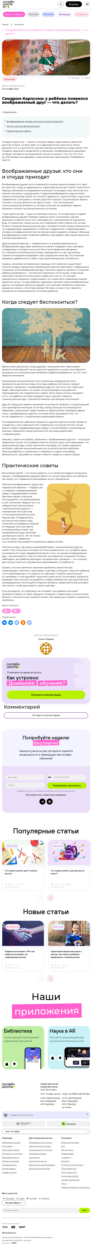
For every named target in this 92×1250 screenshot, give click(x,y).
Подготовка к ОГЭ (69, 1172)
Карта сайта (27, 1240)
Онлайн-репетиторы (70, 1180)
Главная (5, 24)
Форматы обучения (10, 1161)
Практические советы (19, 131)
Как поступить (67, 1150)
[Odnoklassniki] (23, 622)
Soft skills (33, 14)
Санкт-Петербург (12, 1131)
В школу (73, 4)
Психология (19, 24)
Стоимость (66, 1157)
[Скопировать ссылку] (29, 622)
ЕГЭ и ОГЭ (48, 14)
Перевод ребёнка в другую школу (75, 1187)
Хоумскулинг (34, 1157)
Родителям (12, 846)
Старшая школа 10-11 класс (40, 1150)
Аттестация (7, 1146)
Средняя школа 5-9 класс (40, 1146)
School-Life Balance (14, 14)
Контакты (65, 1161)
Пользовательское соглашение (12, 1240)
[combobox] (50, 777)
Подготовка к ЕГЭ (68, 1169)
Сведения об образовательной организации (38, 1237)
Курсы (63, 1184)
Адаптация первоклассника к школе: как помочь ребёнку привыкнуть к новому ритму (66, 954)
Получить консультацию (46, 694)
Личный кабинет (9, 1169)
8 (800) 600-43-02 (49, 1084)
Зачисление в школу (10, 1157)
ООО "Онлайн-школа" (50, 1094)
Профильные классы (38, 1154)
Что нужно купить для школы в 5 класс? (68, 872)
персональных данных (66, 791)
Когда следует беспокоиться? (23, 126)
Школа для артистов (38, 1161)
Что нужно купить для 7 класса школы (21, 872)
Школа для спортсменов (39, 1169)
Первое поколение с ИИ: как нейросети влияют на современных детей (20, 954)
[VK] (4, 622)
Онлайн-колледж (9, 1172)
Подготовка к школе (10, 1150)
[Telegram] (10, 622)
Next (50, 897)
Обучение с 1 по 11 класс (12, 1154)
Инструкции (64, 14)
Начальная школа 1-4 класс (40, 1143)
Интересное (81, 14)
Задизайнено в (7, 1243)
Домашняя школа (9, 1165)
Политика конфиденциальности (12, 1237)
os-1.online (66, 1107)
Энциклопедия (67, 1154)
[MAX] (16, 622)
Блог (63, 1146)
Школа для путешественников (42, 1165)
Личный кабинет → (14, 1203)
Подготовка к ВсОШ (69, 1176)
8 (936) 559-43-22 (48, 1087)
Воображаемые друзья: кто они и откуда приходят (35, 121)
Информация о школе (11, 1143)
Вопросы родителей (70, 1143)
